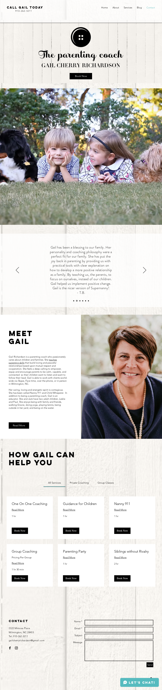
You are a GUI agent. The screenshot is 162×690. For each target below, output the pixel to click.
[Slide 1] (73, 300)
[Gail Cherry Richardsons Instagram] (10, 648)
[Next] (144, 270)
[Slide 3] (79, 300)
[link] (54, 482)
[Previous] (17, 270)
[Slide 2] (77, 301)
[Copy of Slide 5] (88, 300)
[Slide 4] (82, 300)
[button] (20, 531)
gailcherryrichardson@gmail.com (26, 640)
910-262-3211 (23, 10)
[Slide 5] (85, 300)
